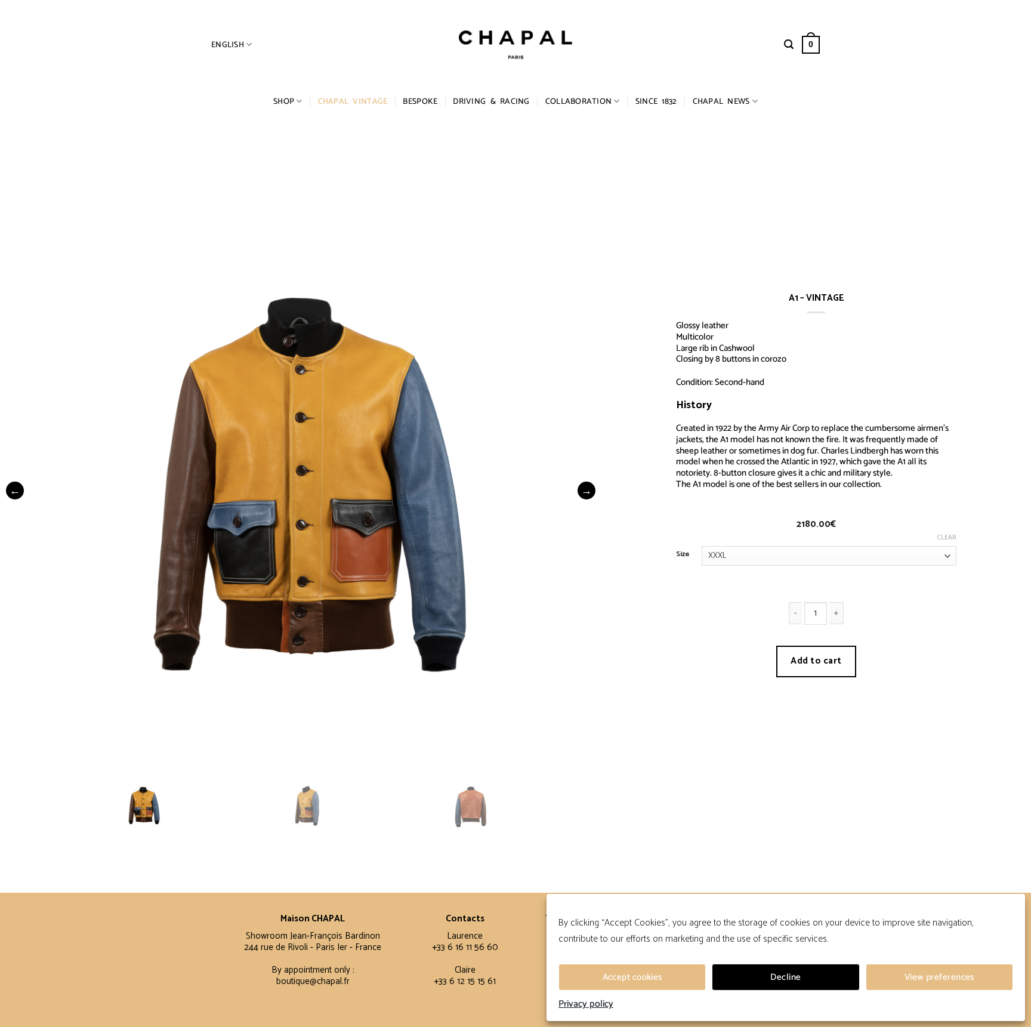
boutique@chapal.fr (313, 981)
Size (683, 555)
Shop (283, 101)
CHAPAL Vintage (353, 101)
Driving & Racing (491, 101)
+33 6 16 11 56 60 (465, 947)
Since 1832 (656, 101)
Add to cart (816, 660)
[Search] (789, 44)
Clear (946, 537)
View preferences (939, 977)
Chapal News (721, 101)
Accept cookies (632, 977)
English (227, 44)
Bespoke (420, 101)
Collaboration (578, 101)
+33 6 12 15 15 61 (465, 981)
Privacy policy (585, 1004)
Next (586, 490)
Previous (15, 490)
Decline (785, 977)
